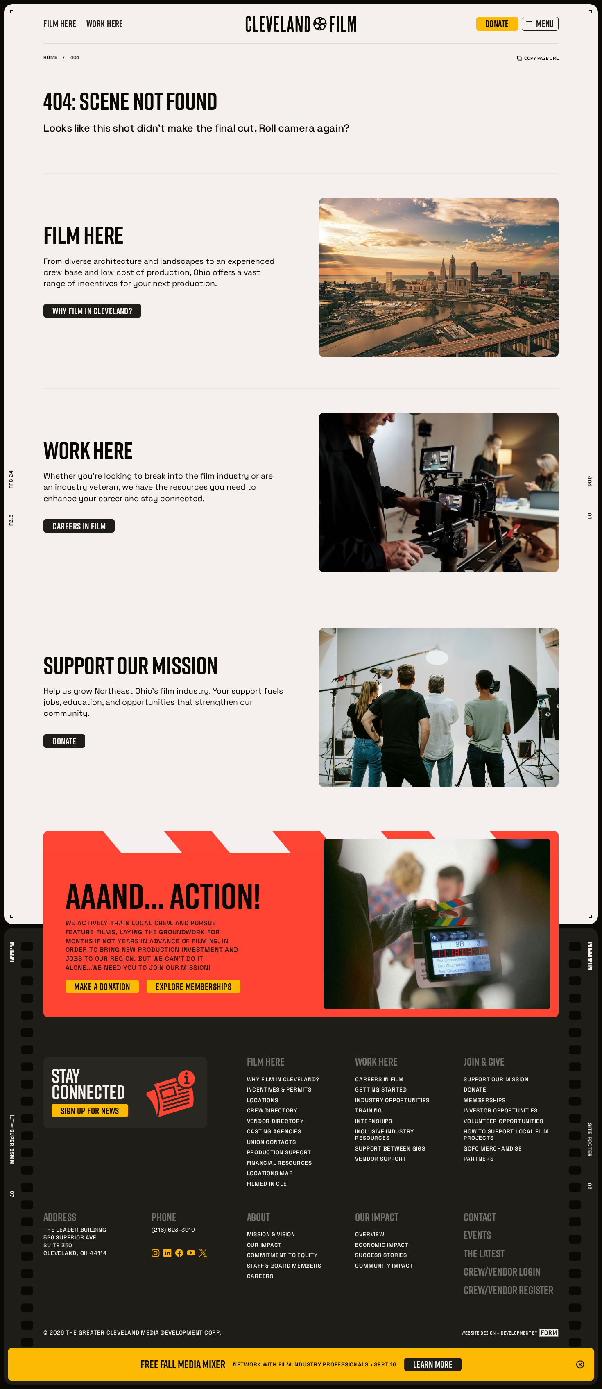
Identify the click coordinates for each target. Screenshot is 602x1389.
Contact (480, 1217)
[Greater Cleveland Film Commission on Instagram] (155, 1253)
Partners (478, 1158)
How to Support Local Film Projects (506, 1134)
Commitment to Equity (282, 1255)
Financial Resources (279, 1163)
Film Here (59, 23)
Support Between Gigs (390, 1148)
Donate (475, 1089)
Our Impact (264, 1244)
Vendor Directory (275, 1121)
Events (477, 1235)
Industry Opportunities (392, 1100)
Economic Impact (381, 1244)
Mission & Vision (271, 1234)
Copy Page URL (541, 58)
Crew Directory (272, 1110)
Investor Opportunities (501, 1110)
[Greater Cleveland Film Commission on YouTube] (191, 1253)
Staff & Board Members (284, 1265)
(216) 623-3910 (173, 1229)
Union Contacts (271, 1142)
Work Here (104, 23)
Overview (369, 1234)
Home (50, 57)
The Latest (484, 1253)
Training (368, 1110)
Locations (262, 1100)
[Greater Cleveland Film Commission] (301, 24)
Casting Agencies (274, 1131)
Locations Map (270, 1173)
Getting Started (381, 1089)
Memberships (484, 1100)
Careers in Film (379, 1079)
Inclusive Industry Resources (384, 1134)
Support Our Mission (496, 1079)
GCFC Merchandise (493, 1148)
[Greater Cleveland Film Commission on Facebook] (179, 1253)
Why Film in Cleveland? (283, 1079)
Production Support (279, 1152)
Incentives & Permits (279, 1089)
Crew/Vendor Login (502, 1271)
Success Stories (381, 1255)
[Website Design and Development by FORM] (510, 1333)
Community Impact (384, 1265)
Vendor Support (380, 1158)
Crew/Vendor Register (508, 1290)
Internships (373, 1121)
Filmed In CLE (267, 1183)
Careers (260, 1276)
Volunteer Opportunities (503, 1121)
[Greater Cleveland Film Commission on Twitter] (203, 1253)
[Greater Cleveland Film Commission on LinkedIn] (167, 1253)
